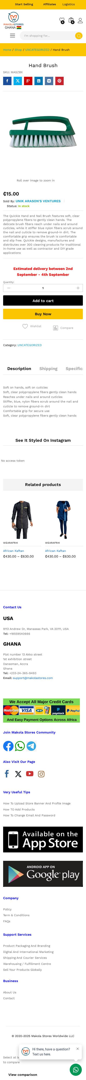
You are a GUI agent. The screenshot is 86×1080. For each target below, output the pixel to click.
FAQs (6, 921)
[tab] (19, 370)
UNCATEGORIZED (30, 345)
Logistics (68, 4)
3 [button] (47, 577)
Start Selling (24, 4)
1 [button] (39, 577)
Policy (7, 909)
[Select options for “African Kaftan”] (11, 536)
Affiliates (49, 4)
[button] (63, 327)
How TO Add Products (19, 809)
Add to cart (43, 300)
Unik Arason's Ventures (38, 201)
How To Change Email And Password (29, 815)
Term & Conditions (16, 915)
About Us (9, 992)
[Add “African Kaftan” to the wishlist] (31, 536)
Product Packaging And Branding (26, 945)
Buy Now (43, 314)
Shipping (48, 368)
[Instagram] (41, 774)
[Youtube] (29, 775)
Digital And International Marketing (28, 952)
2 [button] (43, 577)
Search (78, 35)
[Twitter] (18, 775)
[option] (22, 533)
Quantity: (8, 282)
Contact (9, 998)
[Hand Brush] (7, 81)
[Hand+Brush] (18, 81)
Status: (12, 206)
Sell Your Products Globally (22, 969)
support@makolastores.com (33, 678)
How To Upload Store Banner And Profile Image (37, 803)
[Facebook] (7, 775)
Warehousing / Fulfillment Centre (27, 963)
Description (19, 368)
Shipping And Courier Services (25, 957)
